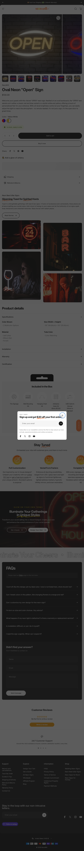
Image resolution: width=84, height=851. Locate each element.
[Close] (62, 415)
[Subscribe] (61, 423)
